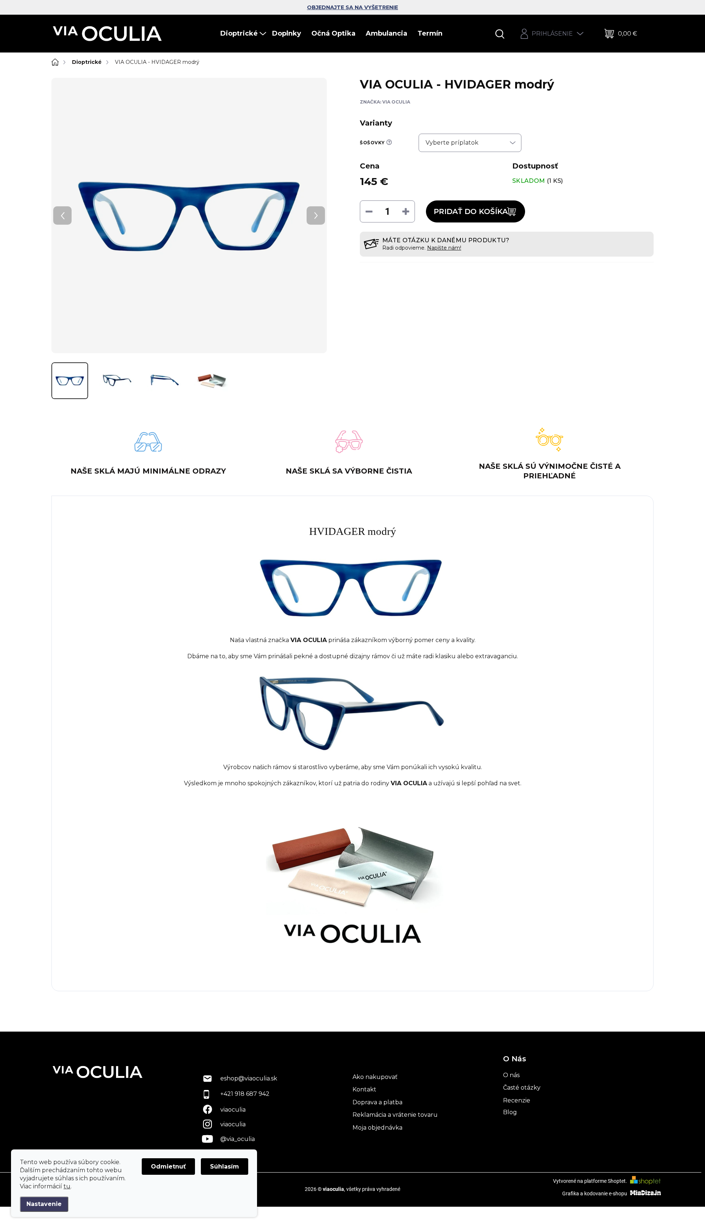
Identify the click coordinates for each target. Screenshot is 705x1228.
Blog (510, 1112)
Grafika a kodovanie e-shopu (595, 1193)
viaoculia (233, 1109)
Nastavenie (44, 1203)
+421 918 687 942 (245, 1093)
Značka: (385, 102)
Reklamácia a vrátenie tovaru (395, 1114)
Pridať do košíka (471, 211)
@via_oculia (237, 1138)
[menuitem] (243, 33)
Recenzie (516, 1100)
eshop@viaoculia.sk (248, 1078)
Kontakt (364, 1089)
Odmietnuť (168, 1166)
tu (67, 1186)
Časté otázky (521, 1087)
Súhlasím (224, 1166)
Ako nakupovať (375, 1076)
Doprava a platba (377, 1102)
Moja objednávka (377, 1127)
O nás (511, 1075)
